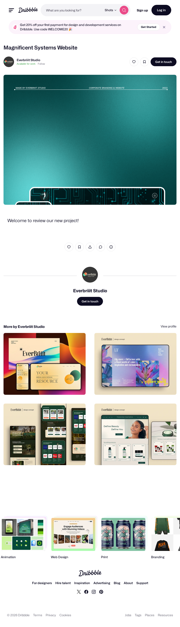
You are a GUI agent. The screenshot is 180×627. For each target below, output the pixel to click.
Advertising (102, 583)
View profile (168, 326)
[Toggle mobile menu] (11, 10)
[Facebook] (86, 592)
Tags (138, 615)
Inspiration (82, 583)
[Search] (124, 10)
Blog (117, 583)
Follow (41, 63)
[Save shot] (144, 61)
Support (142, 583)
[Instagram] (94, 592)
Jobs (128, 615)
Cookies (65, 615)
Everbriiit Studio (28, 60)
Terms (37, 615)
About (128, 583)
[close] (164, 27)
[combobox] (71, 10)
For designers (42, 583)
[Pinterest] (101, 592)
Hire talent (63, 583)
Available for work (26, 63)
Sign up (142, 10)
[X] (79, 592)
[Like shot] (134, 61)
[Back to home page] (28, 10)
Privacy (51, 615)
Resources (165, 615)
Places (149, 615)
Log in (161, 10)
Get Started (148, 27)
